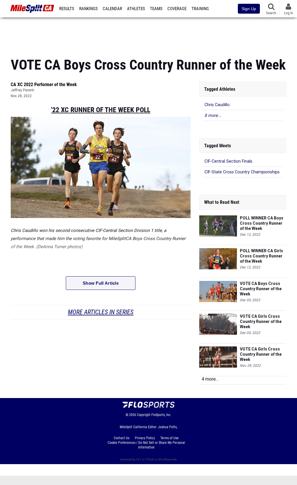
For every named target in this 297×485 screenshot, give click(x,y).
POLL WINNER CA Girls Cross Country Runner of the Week (261, 256)
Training (200, 8)
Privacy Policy (145, 438)
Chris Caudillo (217, 104)
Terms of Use (169, 438)
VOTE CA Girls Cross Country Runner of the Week (261, 321)
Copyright (144, 415)
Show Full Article (101, 283)
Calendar (112, 8)
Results (66, 8)
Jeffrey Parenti (22, 90)
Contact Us (121, 438)
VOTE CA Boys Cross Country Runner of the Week (261, 288)
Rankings (88, 8)
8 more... (212, 115)
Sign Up (249, 8)
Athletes (136, 8)
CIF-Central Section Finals (228, 161)
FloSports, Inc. (161, 415)
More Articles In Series (100, 312)
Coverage (176, 8)
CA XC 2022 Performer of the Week (44, 84)
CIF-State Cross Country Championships (242, 172)
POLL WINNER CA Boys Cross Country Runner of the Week (261, 223)
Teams (156, 8)
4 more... (210, 379)
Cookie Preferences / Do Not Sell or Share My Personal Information (146, 445)
